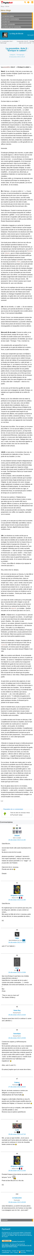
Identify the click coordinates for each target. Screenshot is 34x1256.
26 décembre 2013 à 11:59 (17, 900)
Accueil (4, 13)
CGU (11, 1252)
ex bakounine (17, 1198)
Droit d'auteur (5, 1244)
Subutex (7, 253)
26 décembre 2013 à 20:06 (17, 1038)
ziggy (17, 938)
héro (18, 262)
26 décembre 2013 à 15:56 (17, 972)
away (17, 968)
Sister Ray (17, 1010)
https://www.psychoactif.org (9, 1245)
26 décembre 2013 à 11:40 (17, 840)
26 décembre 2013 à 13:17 (17, 942)
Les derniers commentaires (10, 19)
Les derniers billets (8, 16)
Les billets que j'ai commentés (11, 27)
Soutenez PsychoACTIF (18, 1241)
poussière (6, 67)
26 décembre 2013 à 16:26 (17, 1015)
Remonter (4, 1220)
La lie (17, 1130)
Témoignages (20, 54)
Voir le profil (30, 35)
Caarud (3, 644)
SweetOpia (17, 1033)
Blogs (2, 6)
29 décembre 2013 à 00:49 (17, 1202)
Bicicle (7, 6)
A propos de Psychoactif (18, 1250)
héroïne (30, 251)
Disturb (17, 835)
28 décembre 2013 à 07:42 (17, 1134)
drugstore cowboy (17, 895)
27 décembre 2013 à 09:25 (17, 1087)
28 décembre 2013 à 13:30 (17, 1170)
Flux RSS (23, 1252)
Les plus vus (6, 21)
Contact (16, 1252)
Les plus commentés (8, 24)
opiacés (13, 608)
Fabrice (17, 1082)
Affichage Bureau (6, 1250)
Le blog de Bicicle (16, 33)
